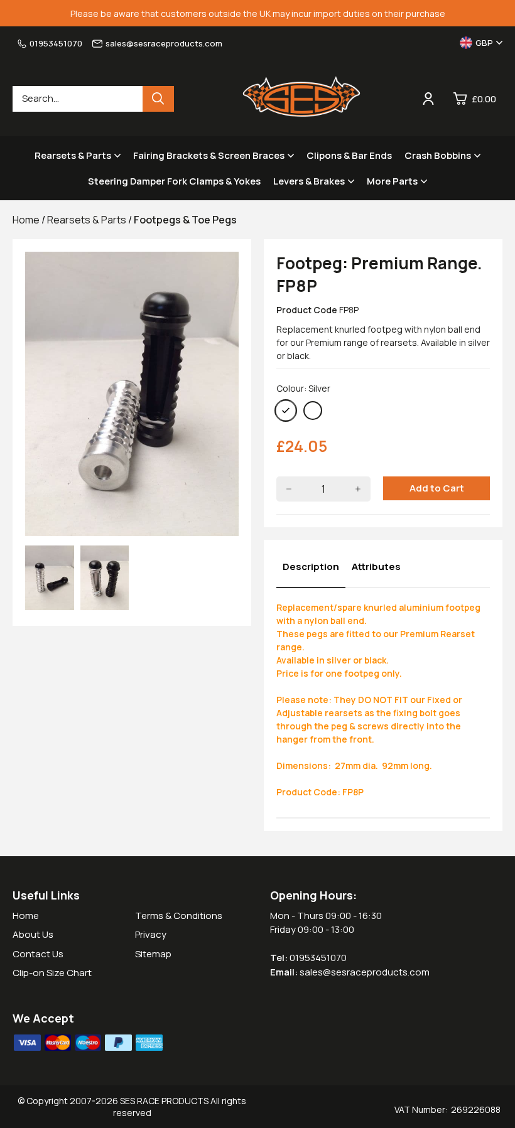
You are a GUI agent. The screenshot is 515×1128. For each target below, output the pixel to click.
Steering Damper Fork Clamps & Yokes (174, 181)
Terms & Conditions (178, 915)
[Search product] (158, 99)
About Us (33, 934)
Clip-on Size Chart (52, 972)
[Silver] (285, 410)
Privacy (150, 934)
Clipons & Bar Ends (349, 155)
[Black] (312, 410)
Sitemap (153, 953)
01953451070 (56, 43)
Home (26, 915)
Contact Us (38, 953)
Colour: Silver (303, 388)
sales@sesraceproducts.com (164, 43)
